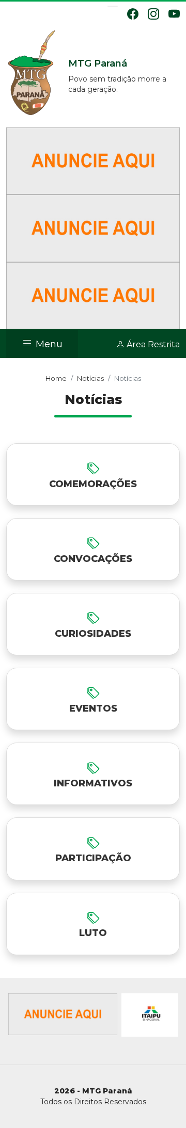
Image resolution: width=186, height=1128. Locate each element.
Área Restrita (152, 344)
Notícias (90, 378)
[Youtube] (174, 14)
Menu (48, 344)
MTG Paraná (32, 73)
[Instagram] (153, 14)
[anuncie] (62, 1015)
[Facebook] (132, 14)
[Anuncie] (93, 160)
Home (56, 378)
